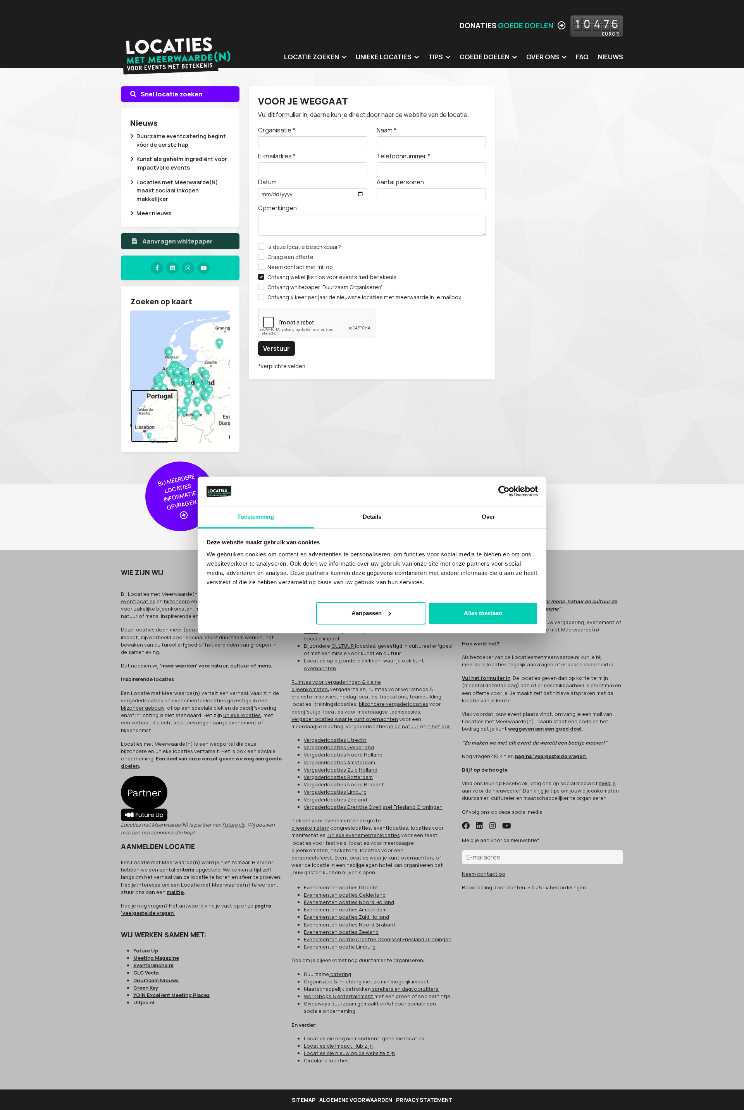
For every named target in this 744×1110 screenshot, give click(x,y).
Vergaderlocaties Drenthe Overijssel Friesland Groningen (373, 806)
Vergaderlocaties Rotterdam (338, 777)
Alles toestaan (483, 613)
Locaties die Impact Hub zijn (338, 1045)
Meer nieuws (153, 213)
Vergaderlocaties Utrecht (335, 739)
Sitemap (303, 1099)
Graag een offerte (290, 257)
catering (340, 974)
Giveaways (317, 1003)
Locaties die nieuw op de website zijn (349, 1053)
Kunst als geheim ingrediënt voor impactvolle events (181, 163)
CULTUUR (343, 645)
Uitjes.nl (143, 1002)
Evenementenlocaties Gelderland (345, 894)
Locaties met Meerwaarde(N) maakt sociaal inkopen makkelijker (177, 190)
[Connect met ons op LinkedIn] (479, 826)
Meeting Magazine (156, 957)
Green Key (145, 987)
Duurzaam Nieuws (156, 980)
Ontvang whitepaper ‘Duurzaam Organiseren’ (324, 287)
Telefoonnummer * (403, 156)
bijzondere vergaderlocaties (393, 703)
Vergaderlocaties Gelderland (339, 747)
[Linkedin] (172, 268)
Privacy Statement (424, 1099)
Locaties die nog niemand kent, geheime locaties (364, 1038)
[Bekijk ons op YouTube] (506, 826)
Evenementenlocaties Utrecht (341, 887)
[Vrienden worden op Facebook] (466, 826)
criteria (185, 869)
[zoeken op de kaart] (180, 376)
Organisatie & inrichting (333, 981)
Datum (267, 182)
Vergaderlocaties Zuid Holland (340, 769)
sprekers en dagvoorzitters (405, 988)
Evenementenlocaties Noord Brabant (350, 924)
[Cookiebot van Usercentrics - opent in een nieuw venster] (504, 491)
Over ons (542, 56)
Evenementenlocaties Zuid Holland (346, 916)
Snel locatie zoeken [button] (171, 94)
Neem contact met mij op (300, 267)
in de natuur (403, 726)
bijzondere (177, 601)
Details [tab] (372, 516)
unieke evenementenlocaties (363, 835)
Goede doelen (485, 56)
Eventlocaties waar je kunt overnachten (383, 857)
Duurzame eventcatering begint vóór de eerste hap (181, 140)
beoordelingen (566, 887)
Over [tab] (488, 516)
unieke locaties (242, 715)
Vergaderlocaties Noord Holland (343, 754)
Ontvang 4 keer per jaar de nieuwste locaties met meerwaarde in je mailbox (364, 297)
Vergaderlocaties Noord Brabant (344, 784)
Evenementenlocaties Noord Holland (349, 902)
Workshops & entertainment (339, 996)
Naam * (386, 130)
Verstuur (276, 348)
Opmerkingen (277, 208)
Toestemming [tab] (255, 516)
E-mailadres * (277, 156)
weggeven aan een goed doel (545, 728)
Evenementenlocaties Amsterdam (345, 909)
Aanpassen (366, 613)
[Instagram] (188, 268)
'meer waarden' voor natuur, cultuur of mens (215, 665)
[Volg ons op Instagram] (492, 826)
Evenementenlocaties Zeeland (341, 931)
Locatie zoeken (311, 56)
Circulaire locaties (326, 1060)
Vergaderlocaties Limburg (335, 791)
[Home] (177, 50)
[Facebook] (157, 268)
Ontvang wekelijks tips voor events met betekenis (331, 277)
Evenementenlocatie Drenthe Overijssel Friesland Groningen (377, 939)
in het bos (438, 726)
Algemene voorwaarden (355, 1099)
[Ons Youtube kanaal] (203, 268)
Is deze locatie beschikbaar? (304, 246)
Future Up (233, 824)
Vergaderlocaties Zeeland (335, 799)
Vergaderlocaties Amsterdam (339, 762)
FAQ (582, 56)
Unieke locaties (384, 56)
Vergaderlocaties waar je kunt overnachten (344, 718)
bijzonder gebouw (142, 707)
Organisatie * (276, 130)
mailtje (175, 892)
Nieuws (610, 56)
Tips (435, 56)
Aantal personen (400, 182)
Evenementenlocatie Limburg (339, 946)
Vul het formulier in (486, 677)
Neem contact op (483, 873)
